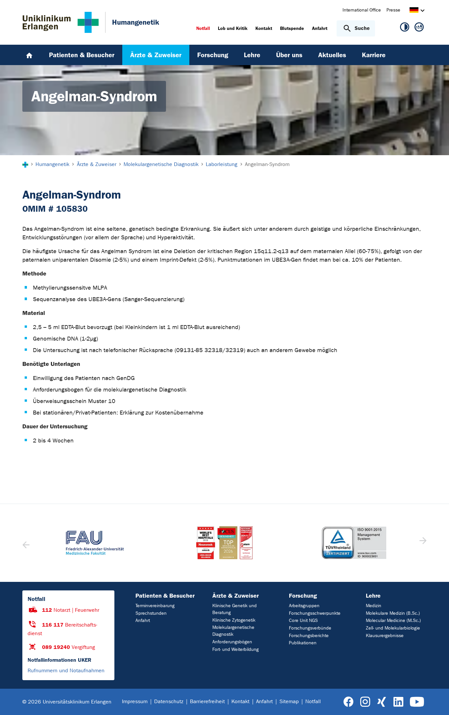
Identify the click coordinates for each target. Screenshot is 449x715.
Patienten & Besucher (165, 595)
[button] (422, 543)
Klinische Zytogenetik (233, 620)
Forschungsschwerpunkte (315, 613)
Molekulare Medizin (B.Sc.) (393, 613)
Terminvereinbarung (155, 605)
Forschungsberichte (309, 635)
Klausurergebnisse (385, 635)
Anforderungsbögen (232, 642)
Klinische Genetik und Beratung (234, 609)
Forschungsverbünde (310, 628)
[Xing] (382, 702)
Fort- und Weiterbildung (235, 649)
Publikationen (303, 643)
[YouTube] (417, 702)
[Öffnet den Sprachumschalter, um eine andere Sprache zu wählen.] (414, 11)
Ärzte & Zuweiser (235, 595)
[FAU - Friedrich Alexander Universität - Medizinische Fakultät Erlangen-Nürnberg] (95, 542)
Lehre (373, 595)
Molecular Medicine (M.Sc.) (393, 620)
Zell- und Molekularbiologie (393, 628)
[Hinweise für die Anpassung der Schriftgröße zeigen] (419, 28)
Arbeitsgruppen (304, 605)
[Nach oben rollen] (436, 701)
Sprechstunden (151, 613)
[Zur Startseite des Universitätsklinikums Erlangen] (61, 22)
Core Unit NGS (303, 620)
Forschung (303, 595)
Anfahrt (142, 620)
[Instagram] (365, 702)
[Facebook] (348, 702)
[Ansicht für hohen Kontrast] (404, 28)
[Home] (29, 55)
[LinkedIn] (398, 702)
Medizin (373, 605)
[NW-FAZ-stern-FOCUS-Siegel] (224, 542)
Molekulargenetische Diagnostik (233, 631)
